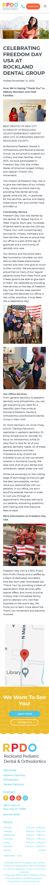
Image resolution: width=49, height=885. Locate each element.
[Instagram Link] (25, 798)
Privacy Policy (13, 881)
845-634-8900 (11, 815)
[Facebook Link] (5, 798)
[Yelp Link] (18, 798)
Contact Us (24, 722)
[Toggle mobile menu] (45, 6)
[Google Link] (12, 798)
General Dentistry (13, 784)
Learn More (24, 714)
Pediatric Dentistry (14, 775)
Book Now (33, 6)
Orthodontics (11, 780)
